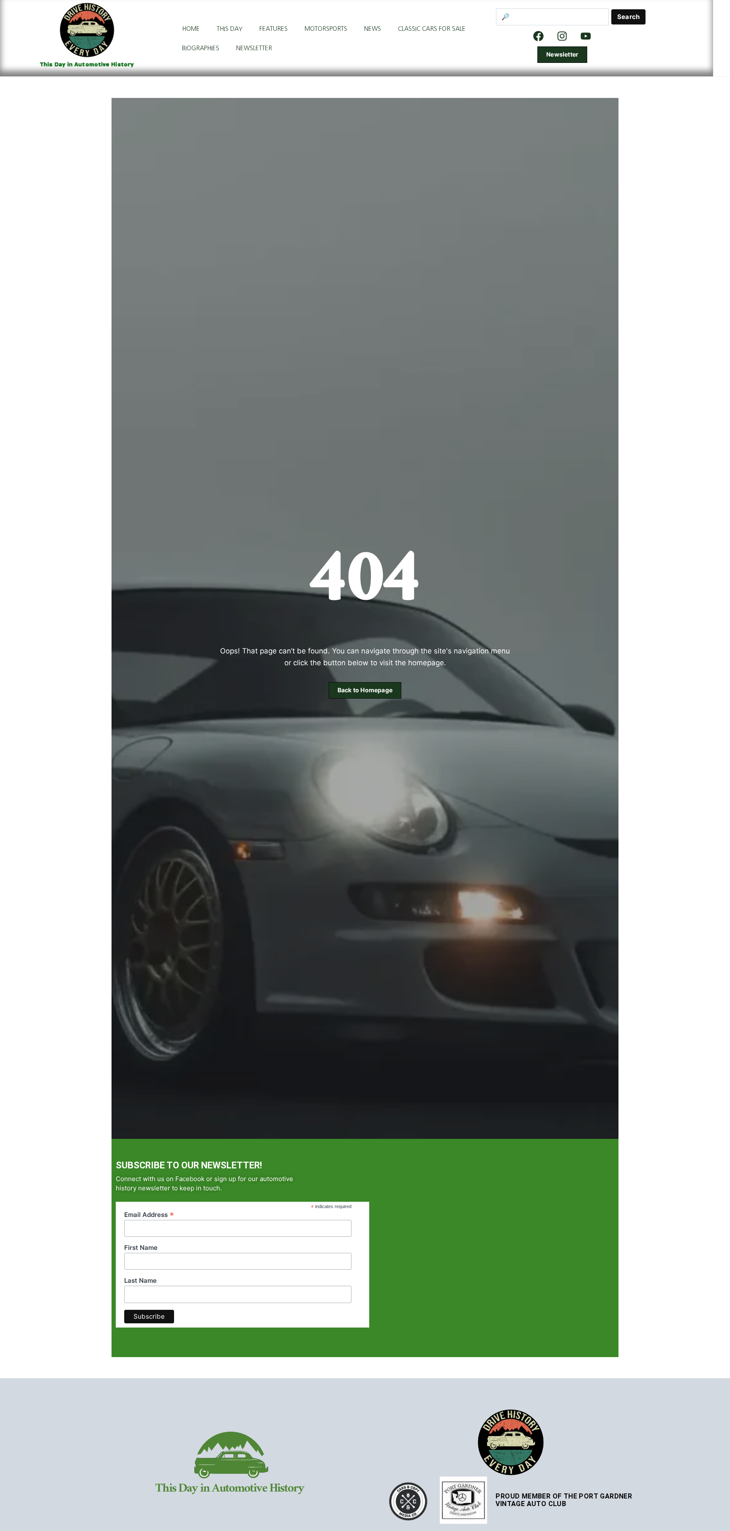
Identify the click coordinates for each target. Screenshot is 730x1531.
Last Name (140, 1280)
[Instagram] (562, 35)
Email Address (149, 1214)
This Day (229, 29)
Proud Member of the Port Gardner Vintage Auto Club (564, 1500)
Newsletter (254, 48)
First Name (141, 1248)
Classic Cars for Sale (432, 29)
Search (628, 17)
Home (191, 29)
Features (273, 29)
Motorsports (326, 29)
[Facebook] (538, 35)
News (372, 29)
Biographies (200, 48)
